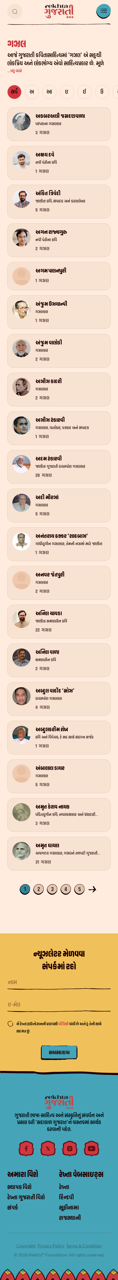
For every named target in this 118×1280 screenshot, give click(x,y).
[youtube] (92, 1148)
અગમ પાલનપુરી (50, 271)
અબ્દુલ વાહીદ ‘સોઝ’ (54, 691)
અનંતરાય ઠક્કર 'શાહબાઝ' (61, 536)
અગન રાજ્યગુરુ (51, 232)
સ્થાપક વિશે (19, 1187)
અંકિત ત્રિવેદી (48, 193)
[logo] (59, 11)
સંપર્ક (12, 1207)
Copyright (25, 1245)
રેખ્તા (64, 1187)
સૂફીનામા (69, 1207)
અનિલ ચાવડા (48, 613)
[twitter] (48, 1148)
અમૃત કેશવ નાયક (52, 807)
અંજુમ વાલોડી (48, 343)
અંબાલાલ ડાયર (49, 768)
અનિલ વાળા (47, 652)
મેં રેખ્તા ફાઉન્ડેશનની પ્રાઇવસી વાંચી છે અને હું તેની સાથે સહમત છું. (58, 1027)
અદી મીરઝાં (46, 497)
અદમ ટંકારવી (48, 459)
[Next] (93, 889)
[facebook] (26, 1148)
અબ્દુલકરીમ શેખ (51, 729)
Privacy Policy (51, 1245)
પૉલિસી (63, 1024)
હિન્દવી (66, 1197)
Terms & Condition (84, 1245)
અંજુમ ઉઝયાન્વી (51, 304)
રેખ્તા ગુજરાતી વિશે (26, 1197)
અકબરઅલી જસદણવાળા (60, 116)
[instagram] (70, 1148)
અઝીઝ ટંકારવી (50, 420)
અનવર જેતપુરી (49, 575)
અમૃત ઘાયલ (47, 845)
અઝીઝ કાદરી (48, 381)
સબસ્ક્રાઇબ (59, 1053)
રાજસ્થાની (70, 1218)
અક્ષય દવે (44, 155)
